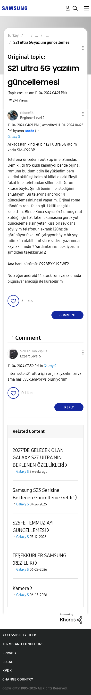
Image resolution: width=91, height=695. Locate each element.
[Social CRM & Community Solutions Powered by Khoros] (71, 618)
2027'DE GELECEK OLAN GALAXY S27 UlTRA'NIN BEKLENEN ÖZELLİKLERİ (38, 457)
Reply (69, 407)
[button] (75, 114)
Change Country (17, 679)
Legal (7, 662)
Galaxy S (14, 137)
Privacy (9, 653)
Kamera (21, 588)
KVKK (7, 671)
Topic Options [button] (74, 48)
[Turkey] (14, 8)
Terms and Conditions (23, 644)
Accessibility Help (19, 635)
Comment (67, 315)
